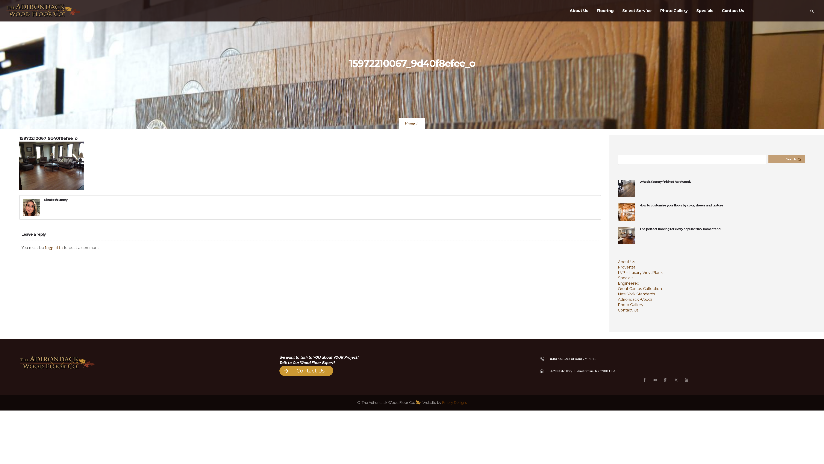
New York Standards (636, 294)
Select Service (637, 10)
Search (791, 159)
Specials (704, 10)
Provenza (626, 267)
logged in (54, 247)
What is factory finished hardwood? (665, 182)
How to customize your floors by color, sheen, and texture (681, 205)
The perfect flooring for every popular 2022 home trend (679, 229)
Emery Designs (454, 402)
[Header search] (811, 10)
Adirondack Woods (635, 299)
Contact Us (733, 10)
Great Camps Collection (640, 288)
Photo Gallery (674, 10)
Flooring (605, 10)
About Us (579, 10)
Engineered (628, 283)
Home (410, 123)
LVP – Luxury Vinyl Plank (640, 272)
